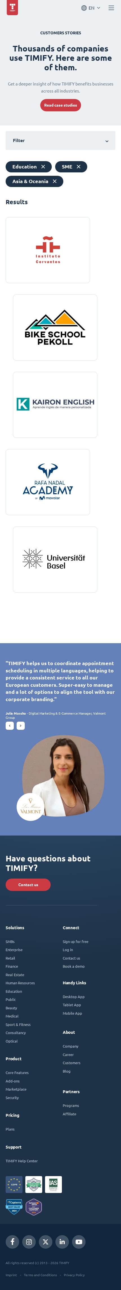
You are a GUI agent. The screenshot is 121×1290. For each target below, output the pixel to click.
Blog (67, 1071)
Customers (71, 1063)
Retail (10, 958)
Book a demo (74, 966)
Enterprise (14, 949)
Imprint (11, 1275)
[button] (10, 726)
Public (11, 999)
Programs (71, 1105)
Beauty (11, 1008)
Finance (12, 966)
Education (14, 991)
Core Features (17, 1072)
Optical (12, 1041)
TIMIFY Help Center (22, 1161)
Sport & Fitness (18, 1024)
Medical (12, 1016)
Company (70, 1046)
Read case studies (60, 105)
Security (12, 1097)
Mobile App (72, 1013)
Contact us (28, 884)
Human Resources (20, 983)
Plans (10, 1129)
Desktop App (74, 996)
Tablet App (72, 1005)
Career (68, 1054)
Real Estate (15, 974)
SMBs (10, 941)
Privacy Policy (74, 1275)
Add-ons (13, 1081)
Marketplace (16, 1089)
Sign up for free (75, 941)
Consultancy (16, 1032)
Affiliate (69, 1114)
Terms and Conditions (40, 1275)
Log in (68, 949)
